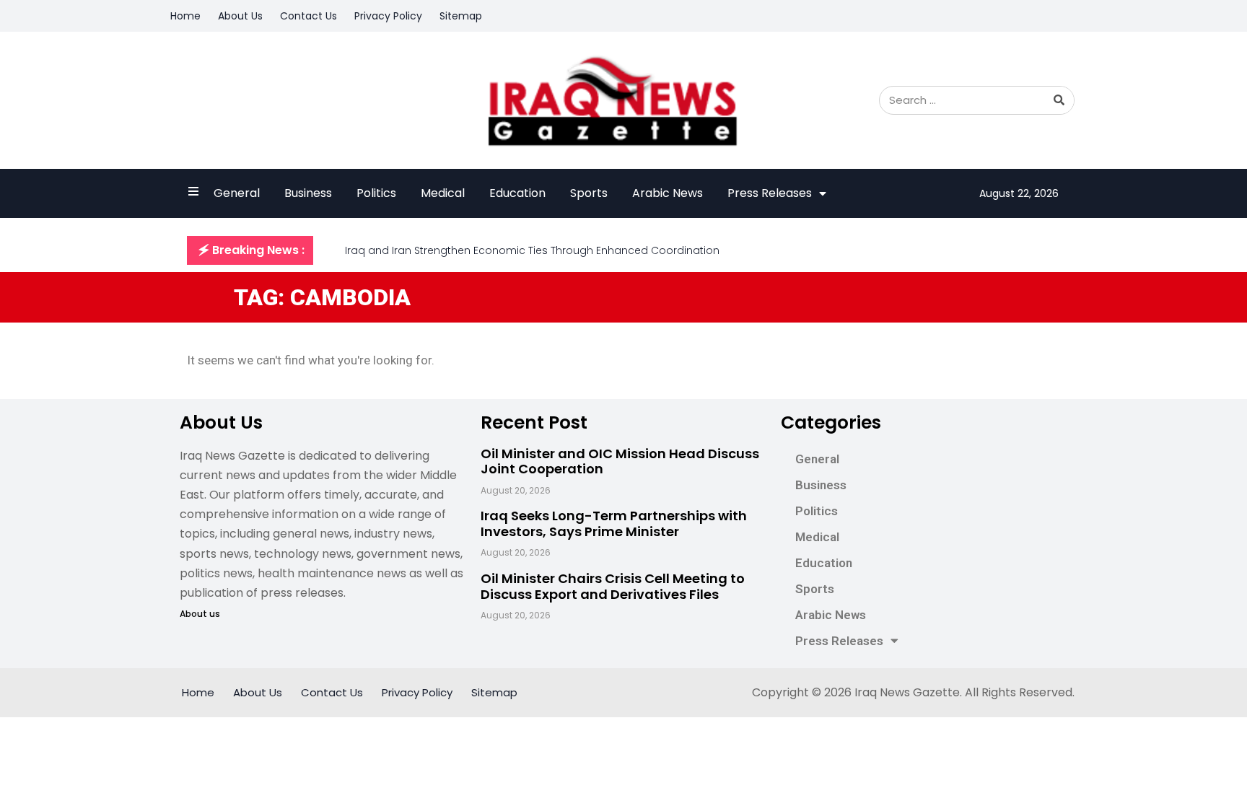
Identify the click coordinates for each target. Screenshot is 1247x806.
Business (308, 193)
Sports (589, 193)
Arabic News (667, 193)
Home (185, 16)
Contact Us (308, 16)
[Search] (1059, 100)
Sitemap (460, 16)
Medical (443, 193)
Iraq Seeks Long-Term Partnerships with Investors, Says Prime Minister (614, 523)
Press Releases (769, 193)
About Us (240, 16)
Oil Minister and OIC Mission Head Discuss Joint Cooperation (620, 461)
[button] (250, 250)
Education (517, 193)
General (237, 193)
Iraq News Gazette (907, 692)
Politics (376, 193)
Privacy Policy (388, 16)
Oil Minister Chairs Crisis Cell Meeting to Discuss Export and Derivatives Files (613, 586)
